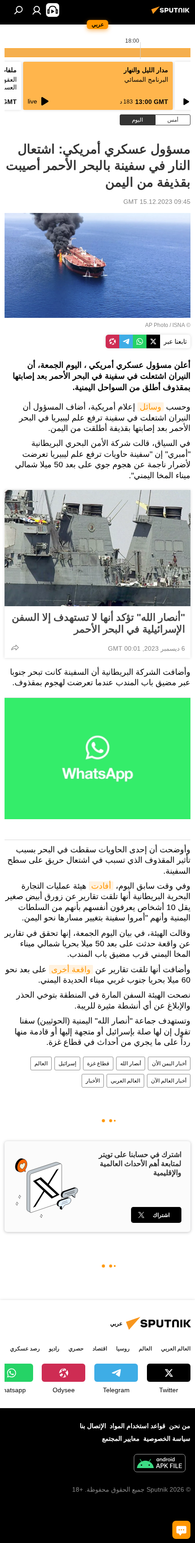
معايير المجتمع (121, 1438)
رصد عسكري (25, 1348)
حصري (75, 1348)
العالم (41, 1063)
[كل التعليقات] (181, 1530)
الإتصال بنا (93, 1425)
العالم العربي (125, 1081)
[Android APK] (159, 1464)
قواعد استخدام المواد (138, 1425)
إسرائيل (67, 1063)
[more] (15, 647)
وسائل (150, 406)
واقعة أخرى (71, 969)
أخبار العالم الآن (168, 1081)
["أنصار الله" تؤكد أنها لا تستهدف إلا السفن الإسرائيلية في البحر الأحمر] (97, 548)
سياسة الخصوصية (166, 1438)
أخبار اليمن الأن (169, 1063)
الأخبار (93, 1081)
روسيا (123, 1348)
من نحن (179, 1425)
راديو (54, 1348)
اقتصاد (100, 1348)
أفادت (101, 885)
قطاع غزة (98, 1063)
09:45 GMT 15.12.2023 (156, 201)
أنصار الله (130, 1063)
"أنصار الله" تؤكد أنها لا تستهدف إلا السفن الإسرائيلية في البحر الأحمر (98, 623)
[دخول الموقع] (37, 10)
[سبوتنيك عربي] (172, 13)
